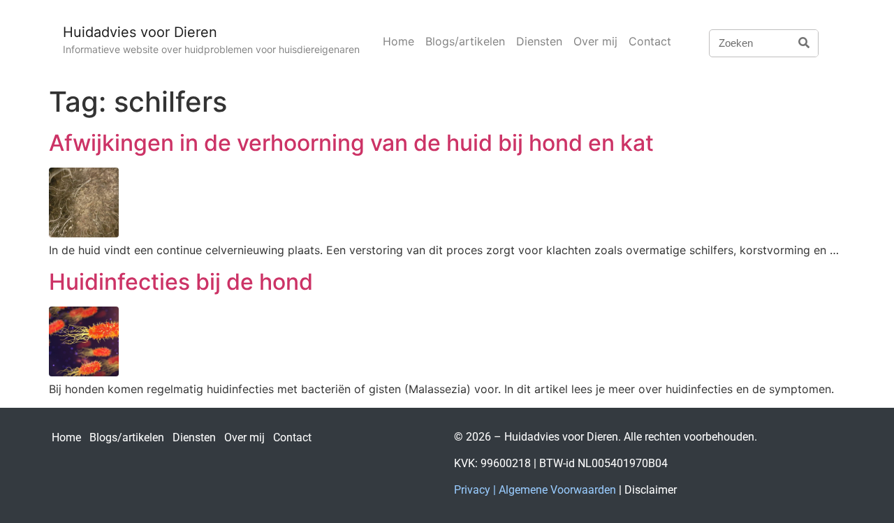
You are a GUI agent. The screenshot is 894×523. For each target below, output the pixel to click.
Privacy (472, 489)
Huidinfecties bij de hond (181, 281)
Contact (650, 41)
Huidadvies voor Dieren (140, 32)
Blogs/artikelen (465, 41)
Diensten (539, 41)
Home (398, 41)
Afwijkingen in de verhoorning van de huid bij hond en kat (351, 142)
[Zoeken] (804, 43)
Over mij (595, 41)
